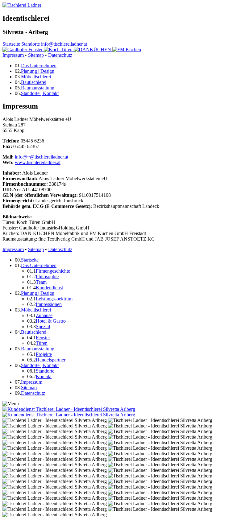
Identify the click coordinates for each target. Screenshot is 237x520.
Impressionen (49, 304)
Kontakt (44, 376)
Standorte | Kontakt (40, 93)
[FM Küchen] (126, 49)
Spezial (43, 326)
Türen (42, 343)
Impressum (13, 55)
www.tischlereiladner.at (37, 162)
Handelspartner (50, 359)
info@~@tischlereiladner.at (41, 156)
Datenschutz (60, 55)
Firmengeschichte (53, 271)
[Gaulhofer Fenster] (23, 49)
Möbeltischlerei (36, 76)
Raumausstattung (37, 87)
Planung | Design (37, 71)
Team (41, 282)
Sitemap (36, 55)
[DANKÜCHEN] (93, 49)
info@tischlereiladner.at (64, 44)
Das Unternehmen (38, 65)
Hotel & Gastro (51, 321)
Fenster (43, 337)
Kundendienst (49, 287)
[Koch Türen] (59, 49)
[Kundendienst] (68, 409)
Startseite (11, 44)
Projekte (44, 354)
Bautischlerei (33, 82)
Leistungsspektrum (54, 298)
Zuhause (44, 315)
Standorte (30, 44)
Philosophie (47, 276)
